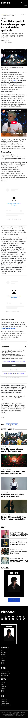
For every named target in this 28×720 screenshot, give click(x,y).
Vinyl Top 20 (4, 675)
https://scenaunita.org (8, 328)
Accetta (14, 365)
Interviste (3, 656)
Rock (2, 692)
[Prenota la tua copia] (14, 583)
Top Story (13, 532)
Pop (2, 684)
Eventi (3, 18)
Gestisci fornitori (6, 361)
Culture (3, 660)
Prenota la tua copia (14, 600)
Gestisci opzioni (14, 370)
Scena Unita (14, 424)
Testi (2, 662)
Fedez (14, 80)
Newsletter (4, 699)
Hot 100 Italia (5, 671)
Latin (2, 690)
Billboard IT (5, 41)
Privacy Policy (5, 703)
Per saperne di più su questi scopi (18, 361)
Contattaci (4, 701)
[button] (25, 346)
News (2, 651)
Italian (3, 682)
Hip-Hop (3, 686)
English (3, 664)
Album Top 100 (5, 673)
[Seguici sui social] (2, 617)
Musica (3, 654)
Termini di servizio (6, 705)
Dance (3, 688)
